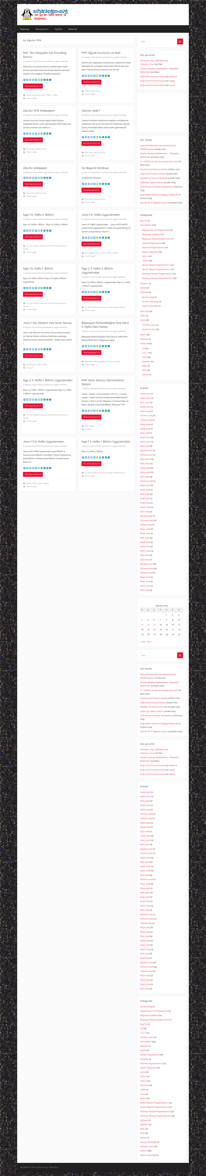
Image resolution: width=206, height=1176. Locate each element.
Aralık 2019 (145, 411)
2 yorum (29, 368)
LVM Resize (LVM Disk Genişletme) (156, 187)
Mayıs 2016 (145, 485)
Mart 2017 (144, 463)
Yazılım (55, 95)
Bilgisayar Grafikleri (151, 234)
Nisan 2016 (145, 490)
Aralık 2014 (145, 546)
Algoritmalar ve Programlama (156, 230)
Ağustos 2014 (146, 564)
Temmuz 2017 (146, 455)
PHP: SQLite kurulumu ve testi (101, 52)
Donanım (144, 283)
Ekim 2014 (144, 555)
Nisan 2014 (145, 581)
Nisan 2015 (145, 533)
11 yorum (88, 429)
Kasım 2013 (145, 586)
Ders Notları (34, 246)
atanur (172, 85)
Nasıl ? (43, 95)
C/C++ (145, 353)
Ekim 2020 (145, 402)
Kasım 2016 (145, 472)
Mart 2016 (144, 494)
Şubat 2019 (145, 428)
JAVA (103, 253)
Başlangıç (24, 29)
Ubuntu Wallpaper (35, 168)
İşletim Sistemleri (150, 252)
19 (148, 629)
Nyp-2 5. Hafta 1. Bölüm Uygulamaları (47, 380)
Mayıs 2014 (145, 577)
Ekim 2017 (144, 446)
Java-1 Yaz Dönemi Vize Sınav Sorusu (47, 323)
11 (142, 624)
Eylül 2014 (144, 559)
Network (144, 339)
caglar (56, 61)
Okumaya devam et (33, 86)
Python (145, 374)
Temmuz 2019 (146, 415)
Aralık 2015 (145, 503)
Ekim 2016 (144, 476)
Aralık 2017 (145, 437)
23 (173, 629)
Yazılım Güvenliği (150, 306)
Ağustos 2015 (146, 516)
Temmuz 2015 (146, 520)
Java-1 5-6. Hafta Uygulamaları (43, 441)
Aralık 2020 (145, 393)
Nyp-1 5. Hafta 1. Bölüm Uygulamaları (106, 441)
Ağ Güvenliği (148, 297)
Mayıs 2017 (145, 459)
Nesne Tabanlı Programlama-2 (156, 269)
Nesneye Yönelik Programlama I (53, 246)
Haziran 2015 (146, 524)
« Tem (143, 642)
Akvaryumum (42, 29)
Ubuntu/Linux (95, 91)
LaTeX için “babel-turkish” (151, 182)
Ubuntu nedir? (91, 110)
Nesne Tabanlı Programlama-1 (156, 265)
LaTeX (143, 315)
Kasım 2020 (145, 398)
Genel (28, 95)
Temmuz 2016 (146, 481)
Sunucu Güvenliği (150, 301)
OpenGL (146, 361)
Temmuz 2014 (146, 568)
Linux (142, 320)
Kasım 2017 (145, 441)
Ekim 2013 (144, 590)
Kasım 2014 (145, 551)
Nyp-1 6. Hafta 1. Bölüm (38, 268)
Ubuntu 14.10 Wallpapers (39, 110)
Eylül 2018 (144, 433)
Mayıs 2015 (145, 529)
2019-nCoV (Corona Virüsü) (152, 76)
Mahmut (173, 76)
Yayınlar (58, 29)
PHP (86, 91)
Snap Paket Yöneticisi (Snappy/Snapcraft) (159, 194)
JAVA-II (145, 260)
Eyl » (149, 642)
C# (27, 246)
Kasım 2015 (145, 507)
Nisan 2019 (145, 424)
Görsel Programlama (151, 243)
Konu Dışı (36, 95)
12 (148, 624)
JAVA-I (109, 253)
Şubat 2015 (145, 542)
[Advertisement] (161, 112)
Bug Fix (143, 221)
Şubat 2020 (145, 407)
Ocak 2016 (145, 498)
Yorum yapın (31, 98)
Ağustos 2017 (146, 450)
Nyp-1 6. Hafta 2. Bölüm (38, 214)
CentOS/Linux (149, 325)
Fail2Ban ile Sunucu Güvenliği (154, 178)
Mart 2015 (144, 538)
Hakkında (72, 29)
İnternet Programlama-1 (153, 247)
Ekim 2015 (144, 511)
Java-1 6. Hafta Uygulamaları (101, 214)
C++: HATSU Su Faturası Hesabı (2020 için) (159, 161)
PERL (49, 95)
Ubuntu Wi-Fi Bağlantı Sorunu (154, 202)
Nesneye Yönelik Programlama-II (112, 307)
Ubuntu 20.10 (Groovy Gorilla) (153, 169)
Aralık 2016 (145, 468)
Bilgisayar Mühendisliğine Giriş (97, 361)
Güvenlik (144, 292)
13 (154, 624)
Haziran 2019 (146, 420)
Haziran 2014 (146, 572)
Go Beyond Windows (95, 168)
